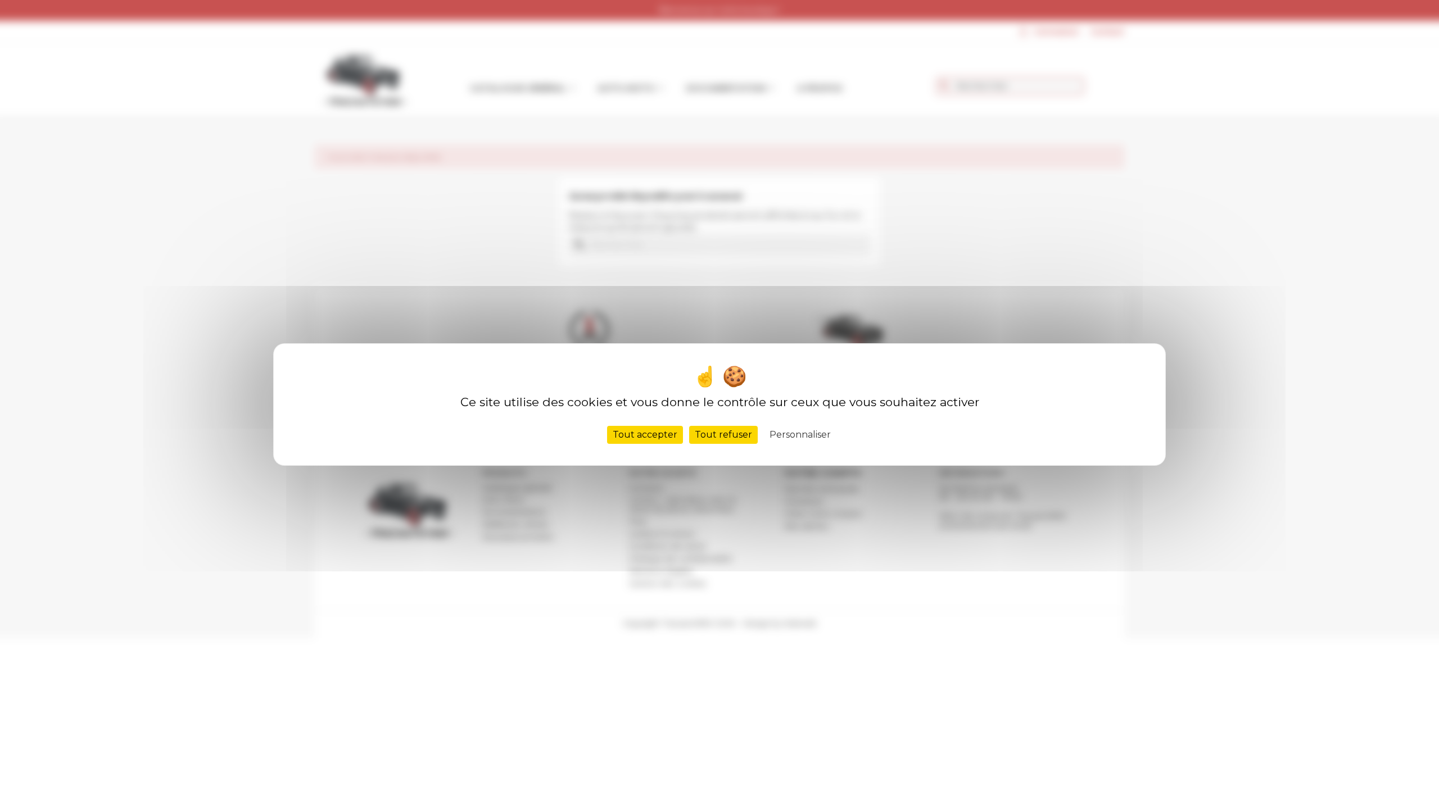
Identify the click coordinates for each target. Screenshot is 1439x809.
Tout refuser (723, 434)
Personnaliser (800, 434)
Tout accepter (645, 434)
